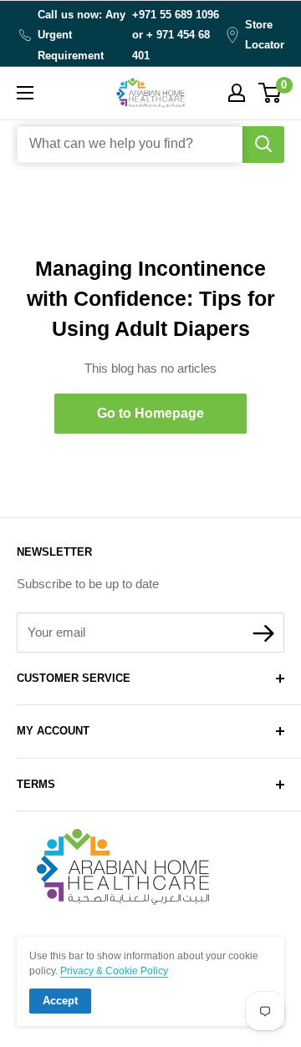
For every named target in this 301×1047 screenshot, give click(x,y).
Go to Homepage (150, 413)
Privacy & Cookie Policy (114, 971)
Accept (60, 1000)
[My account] (236, 93)
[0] (270, 93)
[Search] (263, 144)
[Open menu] (25, 92)
